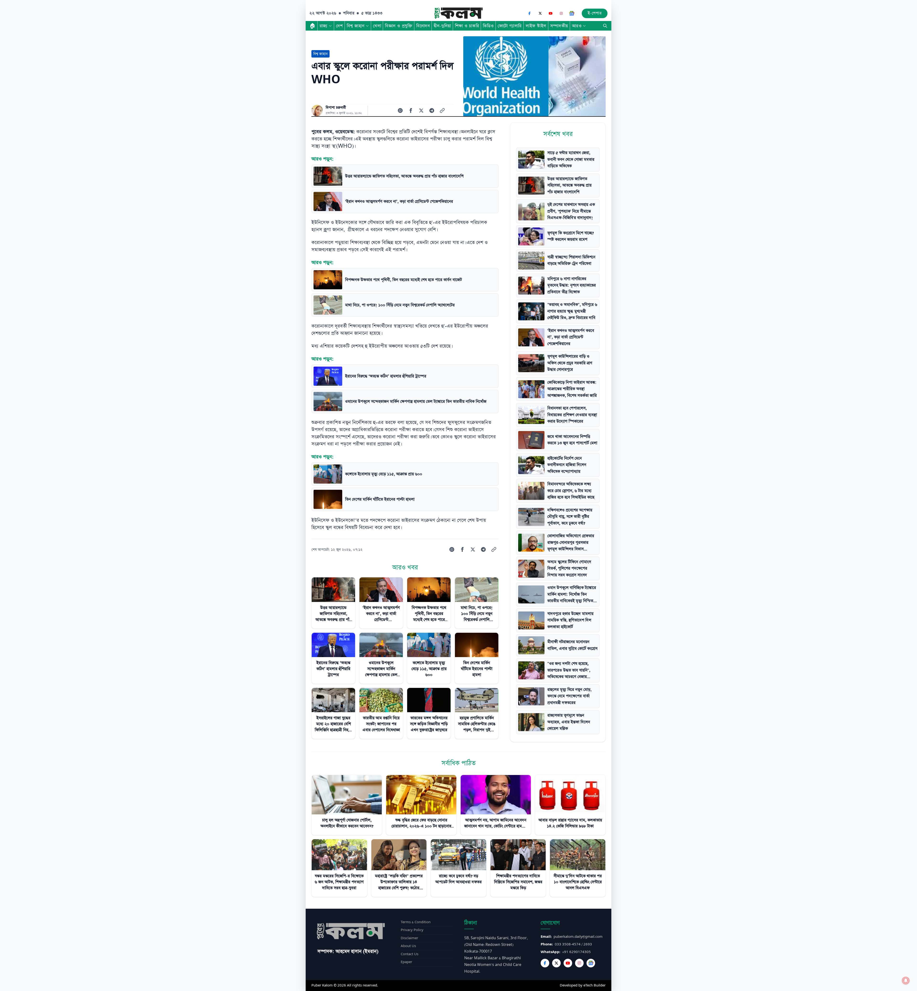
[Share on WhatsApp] (400, 110)
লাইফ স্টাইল (536, 26)
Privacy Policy (412, 930)
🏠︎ (312, 26)
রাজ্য (323, 26)
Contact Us (409, 954)
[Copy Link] (442, 110)
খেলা (377, 26)
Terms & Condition (416, 922)
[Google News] (571, 13)
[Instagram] (561, 13)
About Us (408, 946)
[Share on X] (421, 110)
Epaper (406, 962)
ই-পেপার (595, 13)
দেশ (339, 26)
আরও (577, 26)
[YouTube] (550, 13)
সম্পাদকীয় (559, 26)
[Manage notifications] (906, 980)
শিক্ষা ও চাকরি (467, 26)
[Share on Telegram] (432, 110)
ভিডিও (488, 26)
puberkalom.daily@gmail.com (578, 937)
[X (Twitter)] (540, 13)
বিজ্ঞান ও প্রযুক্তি (398, 26)
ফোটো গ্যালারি (510, 26)
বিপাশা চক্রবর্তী (336, 107)
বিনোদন (423, 26)
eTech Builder (594, 985)
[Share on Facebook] (411, 110)
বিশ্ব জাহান (355, 26)
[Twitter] (556, 963)
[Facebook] (529, 13)
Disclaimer (409, 938)
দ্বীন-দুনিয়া (442, 26)
